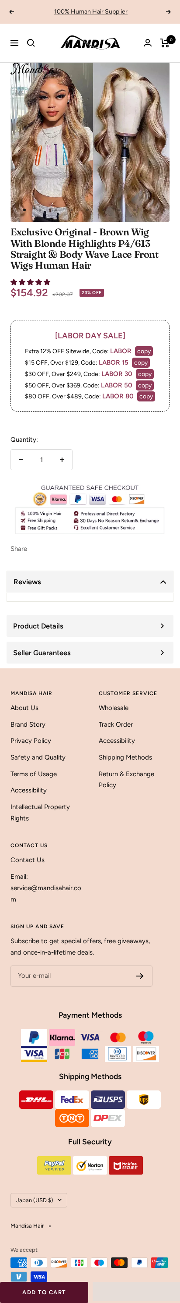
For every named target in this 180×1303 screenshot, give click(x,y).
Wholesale (113, 708)
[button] (31, 282)
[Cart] (165, 43)
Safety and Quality (38, 757)
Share (18, 549)
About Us (24, 708)
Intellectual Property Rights (40, 812)
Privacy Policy (30, 741)
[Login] (148, 42)
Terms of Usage (33, 774)
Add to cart (44, 1292)
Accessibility (28, 790)
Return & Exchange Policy (126, 779)
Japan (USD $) (34, 1200)
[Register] (140, 976)
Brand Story (27, 724)
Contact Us (27, 860)
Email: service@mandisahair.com (45, 888)
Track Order (116, 724)
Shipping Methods (125, 757)
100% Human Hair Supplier (91, 11)
